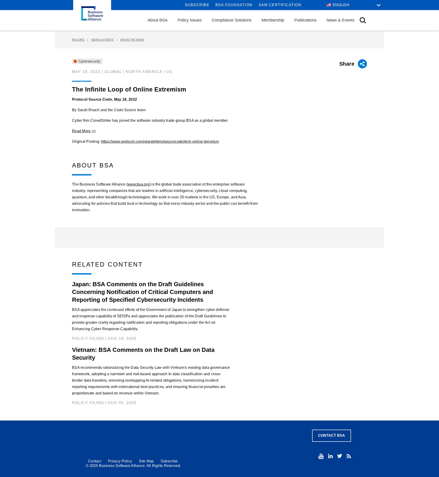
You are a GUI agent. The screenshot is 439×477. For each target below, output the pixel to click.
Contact (94, 461)
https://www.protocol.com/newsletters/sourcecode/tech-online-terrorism (160, 141)
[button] (363, 20)
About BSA (157, 20)
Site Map (146, 461)
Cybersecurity (89, 61)
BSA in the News (132, 39)
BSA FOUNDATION (234, 5)
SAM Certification (280, 5)
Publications (305, 20)
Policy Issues (190, 20)
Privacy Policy (120, 461)
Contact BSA (331, 435)
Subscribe (197, 5)
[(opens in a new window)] (321, 456)
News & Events (340, 20)
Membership (273, 20)
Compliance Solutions (232, 20)
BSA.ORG (78, 39)
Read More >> (84, 131)
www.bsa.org (138, 184)
